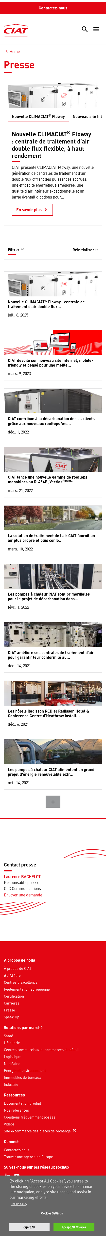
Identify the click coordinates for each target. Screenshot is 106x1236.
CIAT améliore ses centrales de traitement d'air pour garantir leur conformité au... (51, 655)
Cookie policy (19, 1204)
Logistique (12, 1056)
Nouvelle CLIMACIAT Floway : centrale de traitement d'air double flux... (46, 303)
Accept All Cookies (74, 1227)
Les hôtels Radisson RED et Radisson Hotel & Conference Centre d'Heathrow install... (48, 713)
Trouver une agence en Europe (28, 1156)
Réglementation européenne (27, 989)
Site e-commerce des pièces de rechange (40, 1130)
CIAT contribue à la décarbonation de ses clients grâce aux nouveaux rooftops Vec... (51, 421)
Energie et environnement (25, 1070)
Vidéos (9, 1123)
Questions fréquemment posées (29, 1117)
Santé (8, 1035)
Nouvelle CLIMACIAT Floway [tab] (38, 116)
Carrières (11, 1003)
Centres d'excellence (20, 982)
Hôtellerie (12, 1042)
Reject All (29, 1227)
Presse (9, 1009)
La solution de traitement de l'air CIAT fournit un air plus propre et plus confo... (51, 538)
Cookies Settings (52, 1213)
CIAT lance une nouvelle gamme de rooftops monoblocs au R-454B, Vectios (47, 479)
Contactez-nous (53, 8)
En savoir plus (32, 210)
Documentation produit (22, 1103)
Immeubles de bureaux (22, 1077)
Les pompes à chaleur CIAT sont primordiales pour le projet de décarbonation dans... (49, 596)
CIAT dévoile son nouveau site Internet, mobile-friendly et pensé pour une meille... (50, 362)
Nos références (16, 1110)
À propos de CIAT (17, 968)
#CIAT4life (12, 975)
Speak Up (11, 1016)
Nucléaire (12, 1063)
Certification (14, 996)
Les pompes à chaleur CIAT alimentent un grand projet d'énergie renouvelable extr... (51, 772)
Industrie (11, 1084)
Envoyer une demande (23, 894)
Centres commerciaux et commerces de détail (41, 1049)
